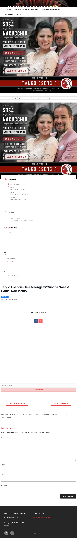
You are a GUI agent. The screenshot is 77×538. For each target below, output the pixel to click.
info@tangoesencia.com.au (19, 194)
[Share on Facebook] (36, 321)
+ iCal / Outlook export (61, 403)
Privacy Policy (37, 533)
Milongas (32, 98)
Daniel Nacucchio (42, 414)
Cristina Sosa (27, 414)
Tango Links (9, 14)
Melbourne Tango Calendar (51, 9)
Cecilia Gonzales (12, 414)
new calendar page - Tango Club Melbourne (17, 98)
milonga (55, 414)
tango (63, 414)
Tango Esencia (7, 417)
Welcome (8, 9)
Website (4, 485)
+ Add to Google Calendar (17, 403)
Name (4, 464)
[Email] (40, 321)
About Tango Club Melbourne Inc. (26, 9)
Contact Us (20, 14)
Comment (5, 437)
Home (3, 98)
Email (3, 475)
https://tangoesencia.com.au (19, 199)
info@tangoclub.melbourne (41, 517)
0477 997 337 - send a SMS (19, 189)
